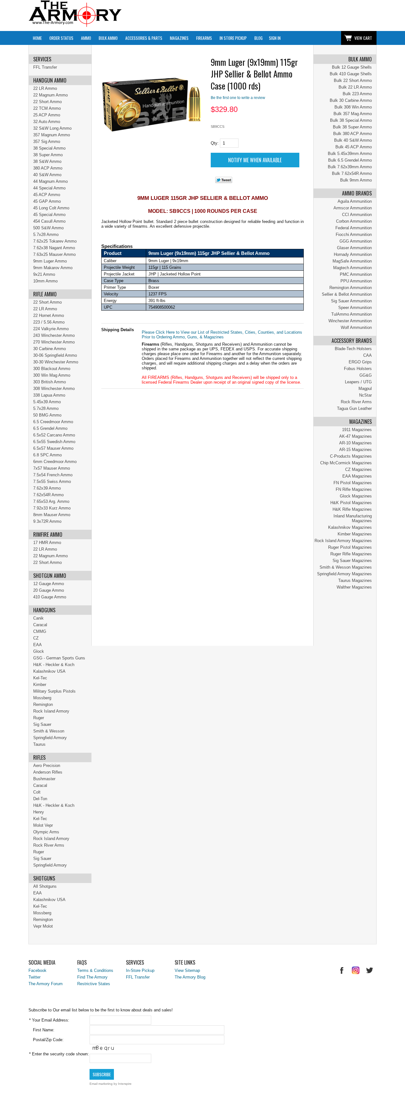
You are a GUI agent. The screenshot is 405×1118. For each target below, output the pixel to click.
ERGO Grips (360, 362)
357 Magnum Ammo (51, 135)
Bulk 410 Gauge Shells (351, 73)
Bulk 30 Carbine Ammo (351, 100)
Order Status (61, 38)
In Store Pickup (233, 38)
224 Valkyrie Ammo (51, 328)
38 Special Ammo (49, 148)
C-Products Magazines (351, 456)
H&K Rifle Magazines (352, 509)
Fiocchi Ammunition (354, 234)
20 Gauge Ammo (48, 590)
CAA (367, 355)
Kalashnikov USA (49, 671)
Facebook (37, 970)
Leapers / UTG (358, 382)
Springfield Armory (50, 737)
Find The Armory (92, 977)
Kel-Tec (40, 678)
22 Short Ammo (47, 101)
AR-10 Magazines (355, 443)
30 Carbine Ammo (49, 348)
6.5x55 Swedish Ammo (54, 441)
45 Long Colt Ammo (51, 208)
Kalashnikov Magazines (350, 527)
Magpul (365, 388)
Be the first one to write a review (238, 98)
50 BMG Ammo (47, 415)
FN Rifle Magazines (354, 489)
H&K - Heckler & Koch (53, 664)
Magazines (179, 38)
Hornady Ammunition (353, 254)
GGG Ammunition (356, 241)
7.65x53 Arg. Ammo (51, 501)
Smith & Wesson (48, 731)
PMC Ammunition (356, 274)
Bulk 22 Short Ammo (353, 80)
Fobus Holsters (358, 368)
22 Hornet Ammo (48, 315)
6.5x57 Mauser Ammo (53, 448)
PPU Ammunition (356, 281)
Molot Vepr (43, 825)
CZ (36, 638)
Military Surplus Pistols (54, 691)
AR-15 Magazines (355, 449)
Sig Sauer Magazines (352, 560)
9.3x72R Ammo (47, 521)
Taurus (39, 744)
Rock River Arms (356, 401)
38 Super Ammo (48, 154)
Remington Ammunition (350, 287)
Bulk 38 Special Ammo (351, 120)
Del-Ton (40, 798)
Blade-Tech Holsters (353, 348)
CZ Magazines (358, 469)
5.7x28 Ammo (46, 234)
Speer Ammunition (355, 307)
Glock (38, 651)
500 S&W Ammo (48, 227)
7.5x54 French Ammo (52, 475)
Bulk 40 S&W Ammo (353, 140)
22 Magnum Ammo (50, 95)
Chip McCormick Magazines (346, 462)
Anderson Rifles (47, 772)
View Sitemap (187, 970)
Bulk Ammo (108, 38)
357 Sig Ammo (46, 141)
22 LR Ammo (45, 88)
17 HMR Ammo (47, 542)
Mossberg (42, 697)
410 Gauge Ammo (49, 597)
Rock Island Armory (51, 711)
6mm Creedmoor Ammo (55, 461)
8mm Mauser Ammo (51, 514)
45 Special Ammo (49, 214)
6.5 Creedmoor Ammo (53, 421)
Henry (38, 812)
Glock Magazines (356, 496)
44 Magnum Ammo (50, 181)
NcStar (365, 395)
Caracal (40, 624)
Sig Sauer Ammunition (351, 301)
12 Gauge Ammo (48, 583)
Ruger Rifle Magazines (351, 554)
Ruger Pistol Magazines (350, 547)
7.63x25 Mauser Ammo (54, 254)
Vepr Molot (43, 926)
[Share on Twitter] (223, 181)
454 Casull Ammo (49, 221)
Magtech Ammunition (352, 267)
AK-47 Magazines (355, 436)
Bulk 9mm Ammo (356, 180)
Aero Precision (46, 765)
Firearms (204, 38)
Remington (43, 704)
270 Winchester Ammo (54, 342)
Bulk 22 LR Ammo (355, 87)
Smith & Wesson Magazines (346, 567)
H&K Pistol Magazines (351, 502)
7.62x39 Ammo (47, 488)
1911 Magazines (357, 429)
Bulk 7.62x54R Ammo (352, 173)
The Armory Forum (45, 983)
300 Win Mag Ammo (51, 375)
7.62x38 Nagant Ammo (54, 247)
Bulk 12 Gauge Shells (352, 67)
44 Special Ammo (49, 188)
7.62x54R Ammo (48, 494)
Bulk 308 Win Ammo (353, 107)
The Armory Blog (190, 977)
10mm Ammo (45, 281)
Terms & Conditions (95, 970)
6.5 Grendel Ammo (50, 428)
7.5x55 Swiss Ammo (52, 481)
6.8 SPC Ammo (47, 455)
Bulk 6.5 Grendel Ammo (350, 160)
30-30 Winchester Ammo (55, 362)
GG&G (365, 375)
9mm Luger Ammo (50, 261)
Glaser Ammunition (354, 247)
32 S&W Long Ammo (52, 128)
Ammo (86, 38)
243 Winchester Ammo (54, 335)
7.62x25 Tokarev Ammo (55, 241)
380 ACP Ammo (47, 168)
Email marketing (101, 1083)
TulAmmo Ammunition (351, 314)
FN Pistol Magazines (352, 482)
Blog (258, 38)
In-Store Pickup (140, 970)
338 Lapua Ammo (49, 395)
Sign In (275, 38)
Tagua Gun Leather (354, 408)
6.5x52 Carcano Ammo (54, 435)
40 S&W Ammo (47, 174)
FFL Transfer (45, 67)
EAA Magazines (357, 476)
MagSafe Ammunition (352, 261)
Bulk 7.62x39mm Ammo (350, 166)
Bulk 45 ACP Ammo (353, 147)
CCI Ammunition (357, 214)
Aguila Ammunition (355, 201)
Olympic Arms (46, 832)
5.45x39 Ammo (47, 401)
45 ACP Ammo (46, 194)
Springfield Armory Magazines (344, 573)
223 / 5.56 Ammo (49, 322)
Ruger (38, 717)
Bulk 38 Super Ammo (352, 127)
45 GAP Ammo (47, 201)
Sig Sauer (42, 724)
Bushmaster (44, 778)
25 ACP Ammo (46, 115)
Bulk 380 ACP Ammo (352, 133)
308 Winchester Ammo (54, 388)
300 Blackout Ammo (51, 368)
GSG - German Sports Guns (59, 658)
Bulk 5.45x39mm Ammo (350, 153)
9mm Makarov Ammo (52, 267)
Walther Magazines (354, 587)
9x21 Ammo (44, 274)
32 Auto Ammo (46, 121)
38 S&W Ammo (47, 161)
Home (37, 38)
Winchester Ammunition (350, 320)
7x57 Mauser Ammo (51, 468)
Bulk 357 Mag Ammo (352, 113)
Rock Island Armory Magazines (343, 540)
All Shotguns (45, 886)
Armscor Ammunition (352, 208)
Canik (38, 618)
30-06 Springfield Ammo (55, 355)
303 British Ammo (49, 382)
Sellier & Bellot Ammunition (347, 294)
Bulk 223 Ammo (357, 93)
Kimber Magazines (355, 534)
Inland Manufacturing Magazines (352, 518)
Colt (36, 792)
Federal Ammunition (353, 227)
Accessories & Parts (143, 38)
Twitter (34, 977)
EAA (37, 644)
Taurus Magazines (355, 580)
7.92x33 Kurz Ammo (52, 508)
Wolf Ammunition (356, 327)
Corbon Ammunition (354, 221)
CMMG (39, 631)
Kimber (39, 684)
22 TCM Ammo (47, 108)
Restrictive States (93, 983)
